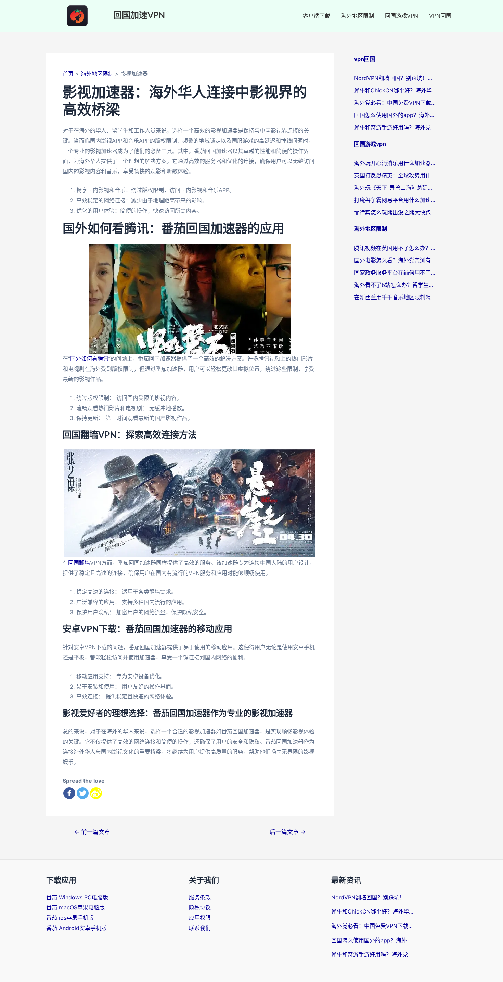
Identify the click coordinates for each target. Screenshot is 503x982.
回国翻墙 (79, 562)
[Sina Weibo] (96, 793)
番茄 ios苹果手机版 (70, 917)
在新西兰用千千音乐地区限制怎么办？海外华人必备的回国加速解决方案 (395, 297)
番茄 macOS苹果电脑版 (75, 907)
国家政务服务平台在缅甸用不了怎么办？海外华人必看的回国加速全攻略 (395, 272)
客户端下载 (316, 15)
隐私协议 (200, 907)
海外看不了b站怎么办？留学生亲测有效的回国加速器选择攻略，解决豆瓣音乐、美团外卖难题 (395, 284)
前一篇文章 (92, 832)
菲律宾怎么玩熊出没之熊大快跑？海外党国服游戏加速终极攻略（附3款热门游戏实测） (395, 212)
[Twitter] (83, 793)
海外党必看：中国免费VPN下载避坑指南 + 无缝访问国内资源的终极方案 (395, 102)
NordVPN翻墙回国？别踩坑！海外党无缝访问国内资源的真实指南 (395, 78)
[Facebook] (69, 793)
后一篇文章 (288, 832)
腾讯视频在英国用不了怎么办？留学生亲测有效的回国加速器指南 (395, 247)
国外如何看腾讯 (89, 358)
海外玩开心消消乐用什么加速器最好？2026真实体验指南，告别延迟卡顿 (395, 163)
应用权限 (200, 917)
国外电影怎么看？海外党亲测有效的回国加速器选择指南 (395, 260)
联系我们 (200, 927)
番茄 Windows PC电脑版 (77, 897)
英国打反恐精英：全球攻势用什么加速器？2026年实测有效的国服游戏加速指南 (395, 175)
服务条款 (200, 897)
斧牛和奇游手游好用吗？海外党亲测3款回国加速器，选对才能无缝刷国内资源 (395, 127)
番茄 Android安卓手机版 (76, 927)
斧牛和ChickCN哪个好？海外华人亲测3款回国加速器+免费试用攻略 (395, 90)
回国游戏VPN (401, 15)
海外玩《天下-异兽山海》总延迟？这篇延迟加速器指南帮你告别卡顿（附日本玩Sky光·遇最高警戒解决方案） (395, 187)
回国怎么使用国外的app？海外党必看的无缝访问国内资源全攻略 (395, 115)
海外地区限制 (357, 15)
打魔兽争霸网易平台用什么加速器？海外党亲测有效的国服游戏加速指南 (395, 200)
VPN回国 (440, 15)
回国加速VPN (139, 15)
